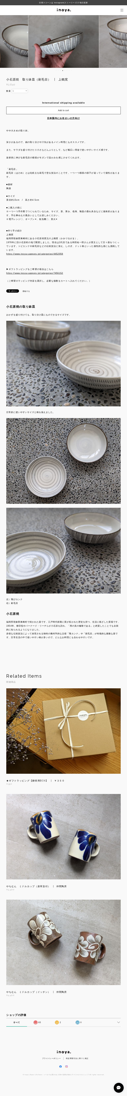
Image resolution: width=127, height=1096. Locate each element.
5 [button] (64, 70)
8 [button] (71, 70)
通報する (26, 291)
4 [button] (62, 70)
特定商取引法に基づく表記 (77, 1058)
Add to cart (63, 110)
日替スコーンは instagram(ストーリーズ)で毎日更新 (63, 3)
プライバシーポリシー (51, 1058)
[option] (63, 41)
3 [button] (60, 70)
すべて (16, 1022)
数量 (8, 91)
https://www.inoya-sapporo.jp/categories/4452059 (34, 254)
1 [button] (56, 70)
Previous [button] (5, 41)
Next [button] (122, 41)
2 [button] (58, 70)
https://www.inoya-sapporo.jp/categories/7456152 (34, 273)
